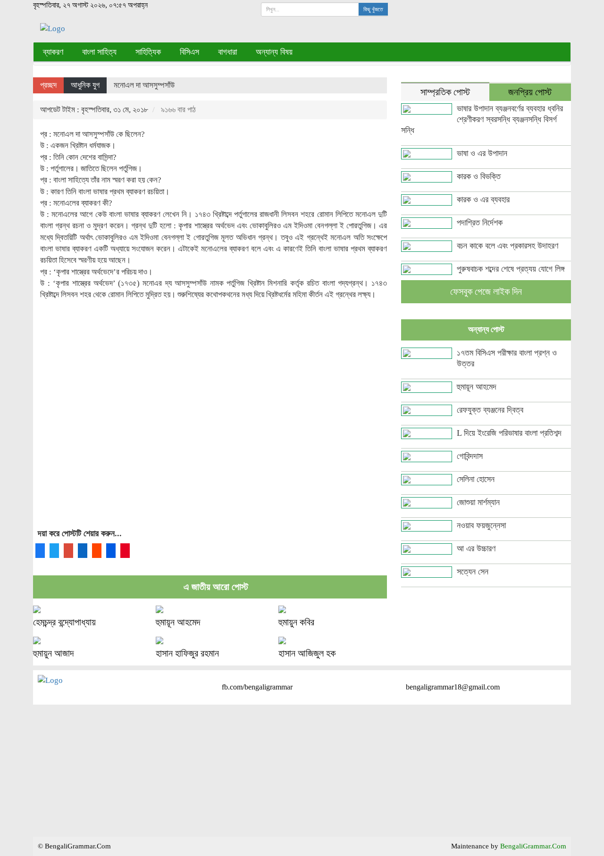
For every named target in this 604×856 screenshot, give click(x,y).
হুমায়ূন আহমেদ (178, 622)
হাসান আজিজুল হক (307, 653)
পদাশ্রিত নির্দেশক (480, 222)
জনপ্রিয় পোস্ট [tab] (530, 92)
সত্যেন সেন (472, 571)
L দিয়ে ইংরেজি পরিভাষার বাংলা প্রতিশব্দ (509, 433)
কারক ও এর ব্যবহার (483, 199)
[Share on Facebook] (40, 550)
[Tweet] (54, 550)
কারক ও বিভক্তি (479, 176)
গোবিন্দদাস (470, 456)
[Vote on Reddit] (96, 550)
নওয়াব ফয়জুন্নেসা (481, 525)
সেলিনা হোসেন (476, 479)
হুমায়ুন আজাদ (53, 653)
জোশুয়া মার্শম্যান (478, 502)
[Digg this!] (111, 550)
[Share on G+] (68, 550)
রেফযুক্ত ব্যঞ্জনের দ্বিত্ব (490, 410)
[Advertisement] (210, 423)
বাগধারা (227, 52)
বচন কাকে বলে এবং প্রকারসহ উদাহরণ (507, 245)
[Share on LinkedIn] (82, 550)
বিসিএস (189, 52)
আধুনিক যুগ (85, 85)
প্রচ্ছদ (48, 85)
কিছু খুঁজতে (373, 9)
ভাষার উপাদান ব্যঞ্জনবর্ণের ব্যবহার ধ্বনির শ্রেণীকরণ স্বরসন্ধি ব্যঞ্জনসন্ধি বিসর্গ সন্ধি (482, 119)
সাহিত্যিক (148, 52)
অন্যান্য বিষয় (274, 52)
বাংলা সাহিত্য (99, 52)
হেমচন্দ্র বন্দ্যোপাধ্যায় (64, 622)
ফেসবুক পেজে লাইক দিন (486, 291)
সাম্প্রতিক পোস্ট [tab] (445, 92)
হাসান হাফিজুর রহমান (187, 653)
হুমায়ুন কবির (296, 622)
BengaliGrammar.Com (533, 846)
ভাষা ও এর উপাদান (482, 153)
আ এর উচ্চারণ (476, 548)
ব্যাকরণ (53, 52)
